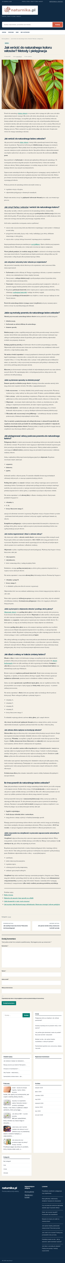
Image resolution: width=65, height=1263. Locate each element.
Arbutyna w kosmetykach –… (11, 1068)
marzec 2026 (39, 1107)
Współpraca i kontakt (56, 1)
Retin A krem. (8, 895)
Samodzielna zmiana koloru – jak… (13, 1076)
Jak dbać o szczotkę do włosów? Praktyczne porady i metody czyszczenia (51, 1248)
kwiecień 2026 (39, 1103)
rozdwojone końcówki (20, 292)
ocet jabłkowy (35, 244)
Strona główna (5, 38)
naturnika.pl (19, 56)
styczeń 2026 (39, 1115)
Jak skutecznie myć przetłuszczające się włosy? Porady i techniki (20, 1142)
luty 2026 (38, 1111)
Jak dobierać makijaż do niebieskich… (14, 1061)
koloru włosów (22, 113)
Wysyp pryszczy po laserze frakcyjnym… (14, 1065)
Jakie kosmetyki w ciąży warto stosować (17, 901)
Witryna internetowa (7, 987)
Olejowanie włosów (10, 612)
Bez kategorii (25, 32)
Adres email (5, 979)
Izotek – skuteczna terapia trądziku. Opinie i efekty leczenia (19, 1090)
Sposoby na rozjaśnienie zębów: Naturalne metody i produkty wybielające (19, 1103)
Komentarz (5, 946)
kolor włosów (24, 142)
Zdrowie (11, 32)
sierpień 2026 (39, 1087)
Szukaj (57, 24)
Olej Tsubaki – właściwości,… (11, 1072)
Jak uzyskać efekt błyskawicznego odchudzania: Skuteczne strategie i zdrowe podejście (32, 904)
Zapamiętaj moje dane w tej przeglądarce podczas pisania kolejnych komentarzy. (23, 998)
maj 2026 (37, 1099)
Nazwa (4, 971)
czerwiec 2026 (39, 1095)
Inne (17, 32)
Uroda (4, 32)
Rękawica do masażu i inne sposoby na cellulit (18, 898)
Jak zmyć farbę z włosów (16, 207)
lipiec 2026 (38, 1091)
